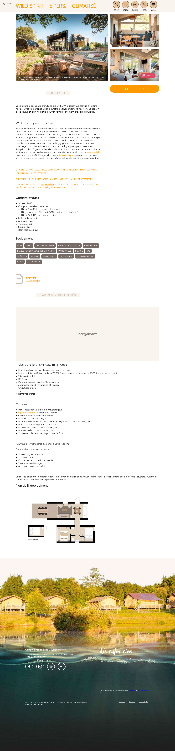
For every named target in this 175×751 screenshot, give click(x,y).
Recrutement (122, 702)
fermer (9, 4)
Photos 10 (149, 76)
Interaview (81, 702)
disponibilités (47, 184)
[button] (3, 748)
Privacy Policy (132, 690)
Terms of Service (142, 690)
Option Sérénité (26, 412)
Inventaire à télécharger (33, 279)
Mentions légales (143, 702)
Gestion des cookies (34, 704)
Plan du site (132, 702)
